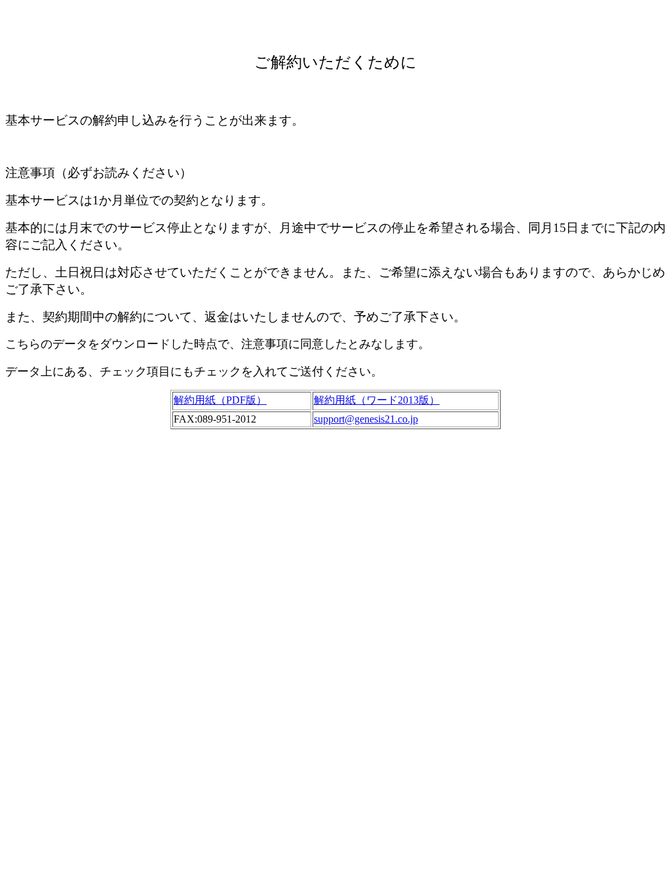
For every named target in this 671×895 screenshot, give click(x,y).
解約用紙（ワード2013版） (377, 400)
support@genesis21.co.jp (366, 419)
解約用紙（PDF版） (220, 400)
